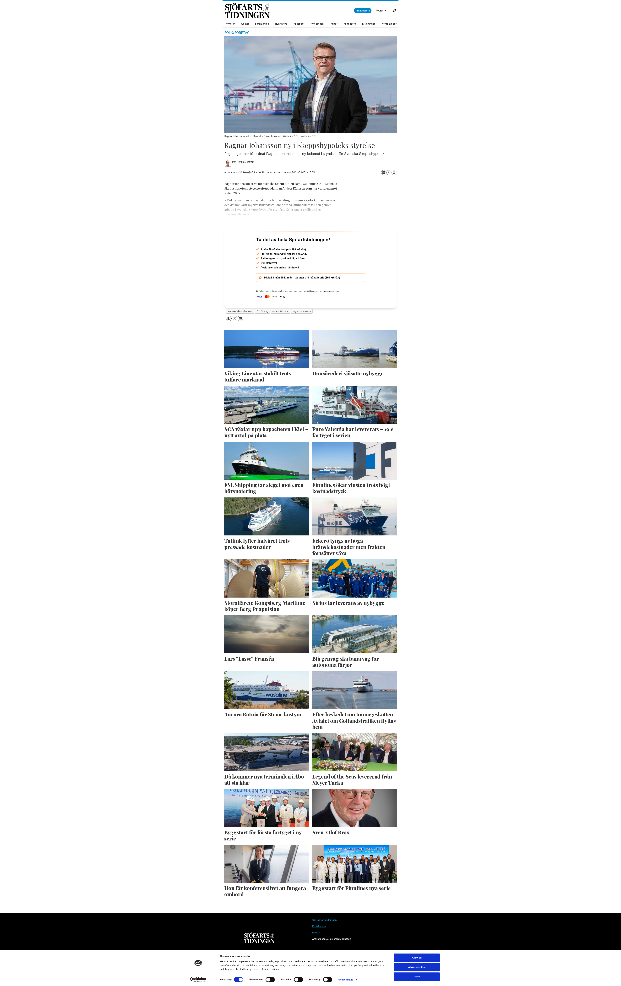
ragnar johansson (302, 325)
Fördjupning (262, 23)
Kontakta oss (389, 23)
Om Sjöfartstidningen (324, 933)
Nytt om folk (317, 23)
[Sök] (394, 10)
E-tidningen (369, 23)
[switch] (270, 979)
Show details (345, 979)
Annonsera (350, 23)
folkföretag (262, 325)
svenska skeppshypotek (240, 325)
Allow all (417, 957)
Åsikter (245, 23)
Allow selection (416, 967)
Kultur (334, 23)
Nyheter (230, 23)
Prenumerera (363, 10)
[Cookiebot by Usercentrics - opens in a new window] (198, 979)
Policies (316, 946)
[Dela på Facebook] (383, 172)
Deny (417, 976)
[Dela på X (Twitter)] (388, 172)
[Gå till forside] (289, 10)
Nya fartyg (281, 23)
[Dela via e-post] (394, 172)
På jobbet (299, 23)
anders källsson (280, 325)
